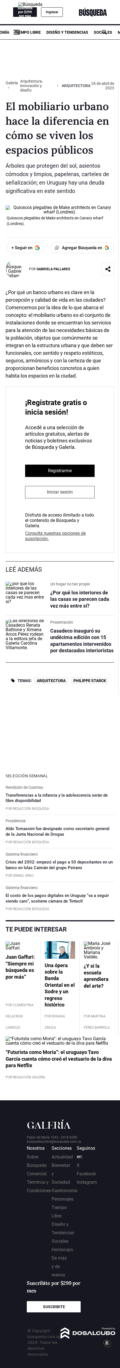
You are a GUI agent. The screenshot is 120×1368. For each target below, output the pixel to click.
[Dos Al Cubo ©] (88, 1337)
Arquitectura (51, 680)
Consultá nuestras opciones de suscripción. (55, 536)
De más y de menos (59, 1266)
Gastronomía (64, 1190)
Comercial (37, 1173)
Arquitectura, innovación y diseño (31, 85)
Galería (12, 83)
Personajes (62, 1199)
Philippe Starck (89, 680)
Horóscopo (62, 1249)
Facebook (86, 1173)
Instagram (87, 1182)
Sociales (103, 32)
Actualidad (62, 1157)
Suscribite (54, 1307)
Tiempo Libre (28, 32)
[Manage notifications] (106, 1343)
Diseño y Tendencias (67, 32)
